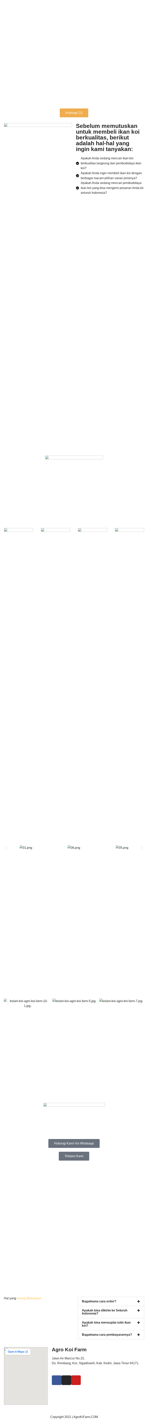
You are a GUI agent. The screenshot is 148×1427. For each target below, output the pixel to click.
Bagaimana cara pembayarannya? (107, 1334)
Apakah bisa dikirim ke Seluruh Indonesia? (104, 1312)
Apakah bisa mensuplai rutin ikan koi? (106, 1324)
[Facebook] (56, 1380)
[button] (6, 847)
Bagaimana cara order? (99, 1301)
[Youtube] (76, 1380)
